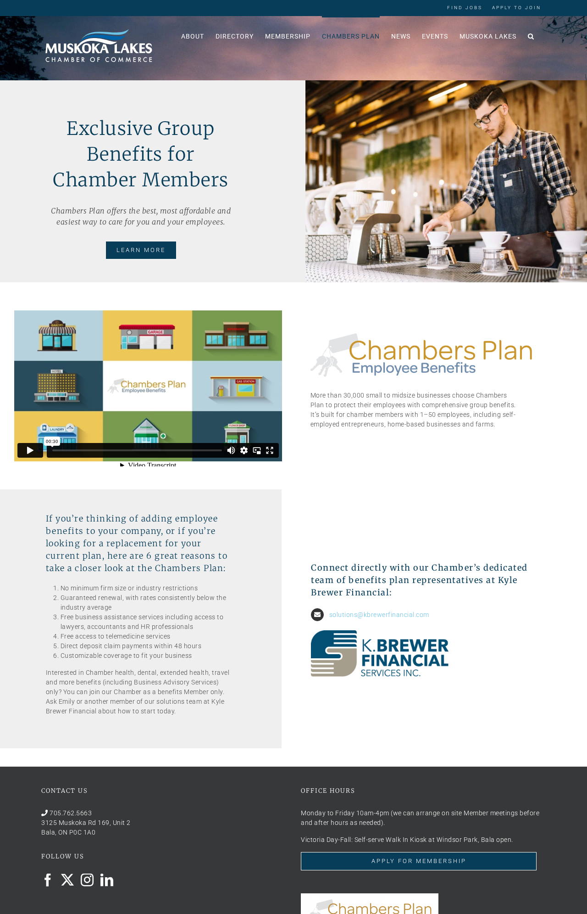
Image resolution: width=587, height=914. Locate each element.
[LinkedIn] (107, 880)
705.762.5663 (71, 813)
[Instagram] (87, 880)
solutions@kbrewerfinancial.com (379, 614)
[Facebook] (48, 880)
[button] (531, 35)
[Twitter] (67, 880)
